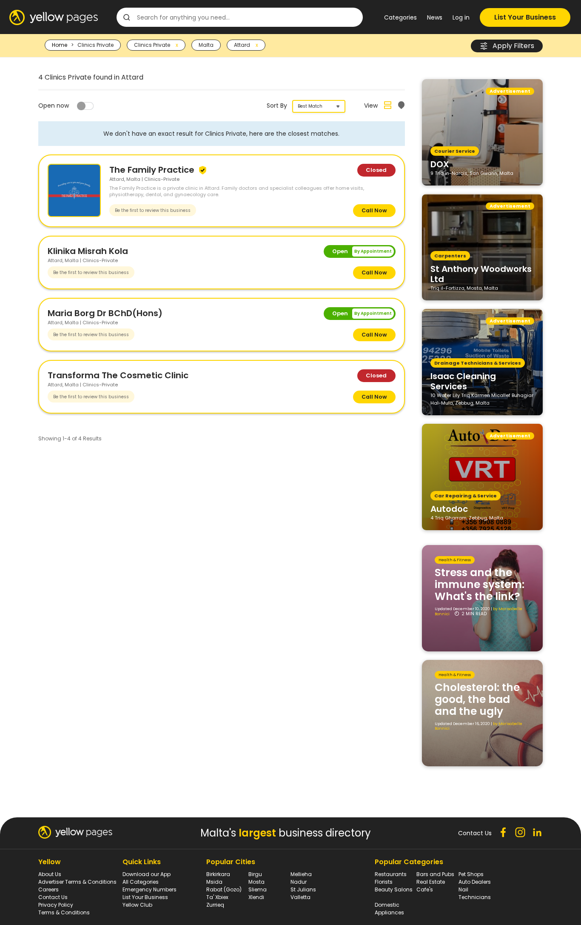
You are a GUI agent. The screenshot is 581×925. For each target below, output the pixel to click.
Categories (400, 17)
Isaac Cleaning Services (463, 380)
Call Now (374, 210)
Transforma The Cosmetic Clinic (118, 375)
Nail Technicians (475, 893)
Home (59, 45)
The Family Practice (153, 170)
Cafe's (424, 889)
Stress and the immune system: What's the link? (479, 584)
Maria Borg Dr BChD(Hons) (105, 313)
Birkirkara (218, 874)
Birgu (255, 874)
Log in (461, 17)
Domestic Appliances (389, 908)
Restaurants (391, 874)
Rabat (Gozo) (224, 889)
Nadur (298, 881)
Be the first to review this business (153, 210)
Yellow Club (137, 904)
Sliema (257, 889)
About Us (49, 874)
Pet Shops (471, 874)
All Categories (140, 881)
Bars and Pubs (435, 874)
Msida (214, 881)
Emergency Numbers (149, 889)
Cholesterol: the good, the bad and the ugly (477, 699)
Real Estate (430, 881)
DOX (439, 163)
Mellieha (301, 874)
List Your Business (525, 17)
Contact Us (53, 897)
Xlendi (256, 897)
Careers (48, 889)
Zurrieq (215, 904)
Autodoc (449, 508)
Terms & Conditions (64, 912)
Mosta (256, 881)
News (434, 17)
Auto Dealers (475, 881)
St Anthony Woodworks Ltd (481, 273)
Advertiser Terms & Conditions (77, 881)
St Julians (303, 889)
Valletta (300, 897)
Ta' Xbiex (217, 897)
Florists (384, 881)
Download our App (146, 874)
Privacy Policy (55, 904)
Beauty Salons (394, 889)
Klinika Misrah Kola (88, 251)
